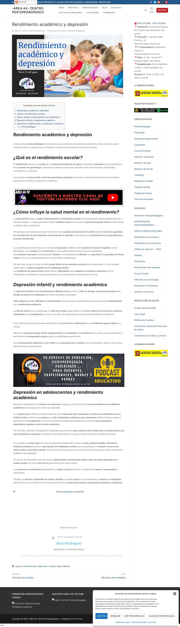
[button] (174, 593)
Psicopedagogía (142, 126)
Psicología (139, 132)
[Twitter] (154, 2)
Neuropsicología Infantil (146, 138)
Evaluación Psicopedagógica (148, 215)
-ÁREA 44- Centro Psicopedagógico (28, 10)
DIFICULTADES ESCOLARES (148, 231)
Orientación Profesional (146, 285)
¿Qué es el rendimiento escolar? (30, 114)
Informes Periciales (143, 199)
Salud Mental (63, 566)
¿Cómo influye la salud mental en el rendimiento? (37, 117)
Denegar (115, 616)
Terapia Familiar (142, 187)
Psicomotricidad (142, 150)
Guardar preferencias (162, 616)
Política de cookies (123, 622)
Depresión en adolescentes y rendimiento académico (39, 123)
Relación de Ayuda (143, 169)
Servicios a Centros (144, 291)
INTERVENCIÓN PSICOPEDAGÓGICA (144, 223)
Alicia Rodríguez (77, 31)
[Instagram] (162, 2)
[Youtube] (158, 2)
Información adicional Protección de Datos (150, 328)
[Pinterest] (166, 2)
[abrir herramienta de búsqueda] (146, 10)
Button (162, 10)
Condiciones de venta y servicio (150, 335)
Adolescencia (29, 566)
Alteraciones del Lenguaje (147, 267)
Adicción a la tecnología (146, 279)
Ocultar (52, 105)
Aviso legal (152, 622)
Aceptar (101, 616)
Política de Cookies (144, 320)
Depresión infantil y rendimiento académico (35, 120)
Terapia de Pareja (143, 193)
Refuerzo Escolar (142, 163)
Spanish (22, 2)
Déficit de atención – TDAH (147, 249)
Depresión (43, 566)
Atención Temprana (144, 157)
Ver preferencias (134, 616)
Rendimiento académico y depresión (32, 110)
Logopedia (139, 144)
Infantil (52, 566)
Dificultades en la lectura (146, 237)
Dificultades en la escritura (147, 243)
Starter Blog (77, 619)
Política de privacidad (139, 622)
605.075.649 (159, 23)
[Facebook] (150, 2)
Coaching (139, 175)
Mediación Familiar (143, 181)
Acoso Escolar (141, 273)
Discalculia (139, 261)
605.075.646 (144, 23)
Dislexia (138, 255)
